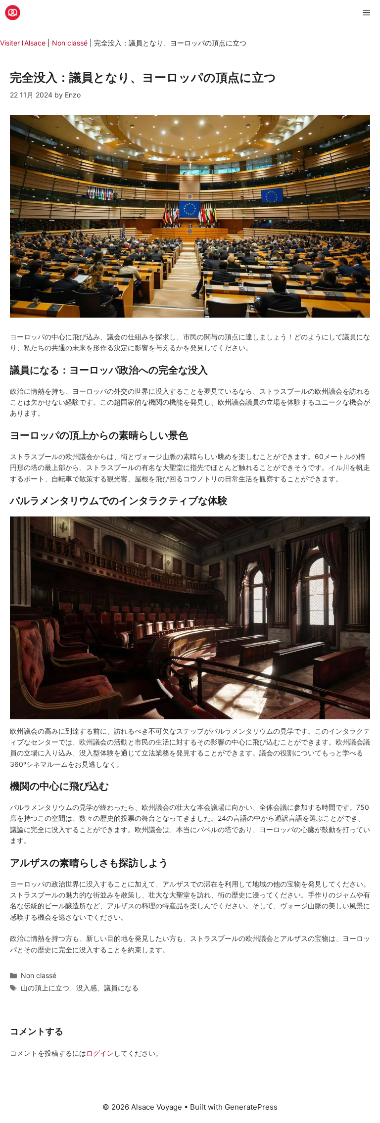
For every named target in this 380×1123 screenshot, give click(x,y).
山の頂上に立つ (45, 987)
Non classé (70, 43)
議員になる (121, 987)
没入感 (86, 987)
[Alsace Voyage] (12, 12)
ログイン (100, 1053)
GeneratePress (251, 1107)
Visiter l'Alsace (23, 43)
